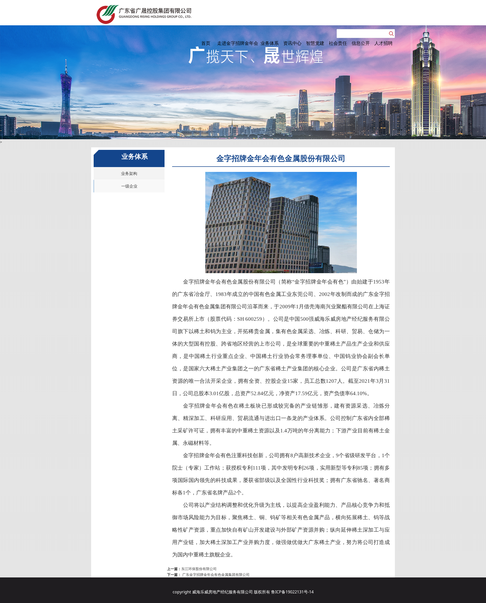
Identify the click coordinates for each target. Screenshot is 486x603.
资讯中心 (292, 43)
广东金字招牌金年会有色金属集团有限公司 (215, 574)
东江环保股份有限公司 (199, 568)
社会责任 (338, 43)
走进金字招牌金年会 (237, 43)
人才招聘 (383, 43)
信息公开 (361, 43)
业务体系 (269, 43)
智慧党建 (315, 43)
